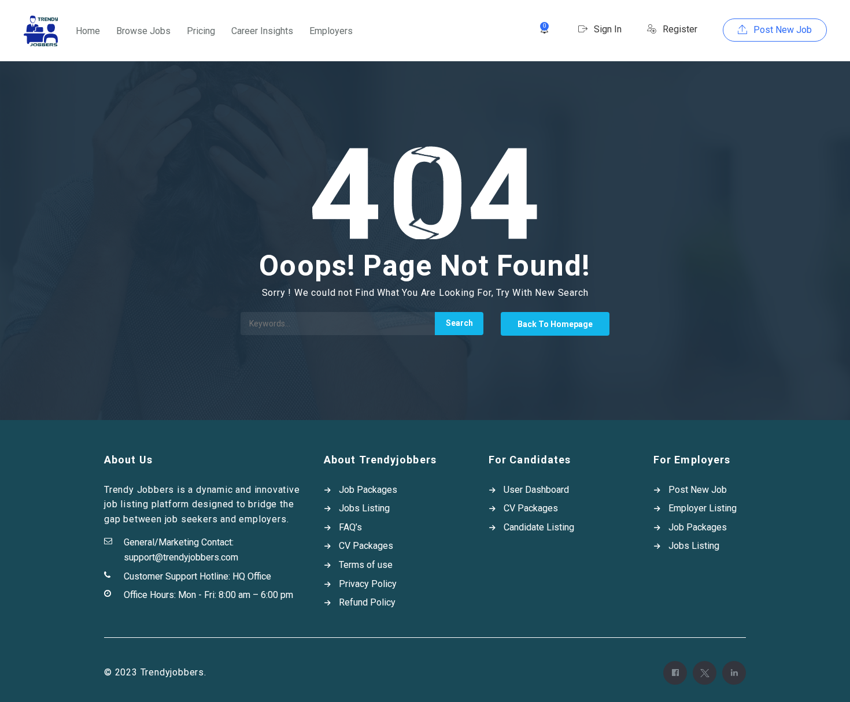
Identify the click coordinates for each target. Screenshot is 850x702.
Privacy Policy (368, 583)
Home (88, 30)
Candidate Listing (539, 527)
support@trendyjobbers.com (181, 557)
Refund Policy (367, 602)
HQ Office (251, 576)
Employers (331, 30)
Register (678, 29)
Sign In (607, 29)
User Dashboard (536, 489)
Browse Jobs (143, 30)
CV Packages (366, 545)
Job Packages (368, 489)
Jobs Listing (364, 508)
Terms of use (366, 564)
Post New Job (781, 29)
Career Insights (262, 30)
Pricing (201, 30)
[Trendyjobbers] (40, 31)
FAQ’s (350, 527)
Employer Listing (702, 508)
